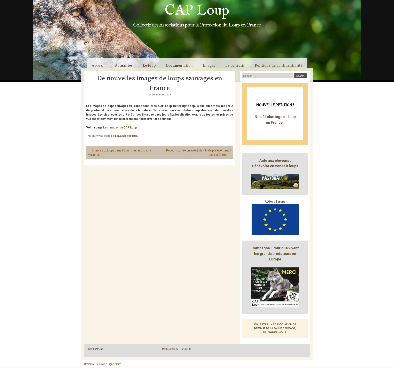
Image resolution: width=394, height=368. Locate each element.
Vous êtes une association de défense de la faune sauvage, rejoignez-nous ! (275, 328)
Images (209, 65)
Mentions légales (170, 349)
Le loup (149, 65)
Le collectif (235, 65)
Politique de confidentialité (278, 65)
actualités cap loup (126, 135)
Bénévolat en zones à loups (275, 166)
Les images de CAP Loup (120, 127)
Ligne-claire (114, 364)
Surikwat (100, 364)
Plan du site (185, 349)
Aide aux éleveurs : (275, 160)
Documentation (179, 65)
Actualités (124, 65)
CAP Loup (197, 11)
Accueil (98, 65)
